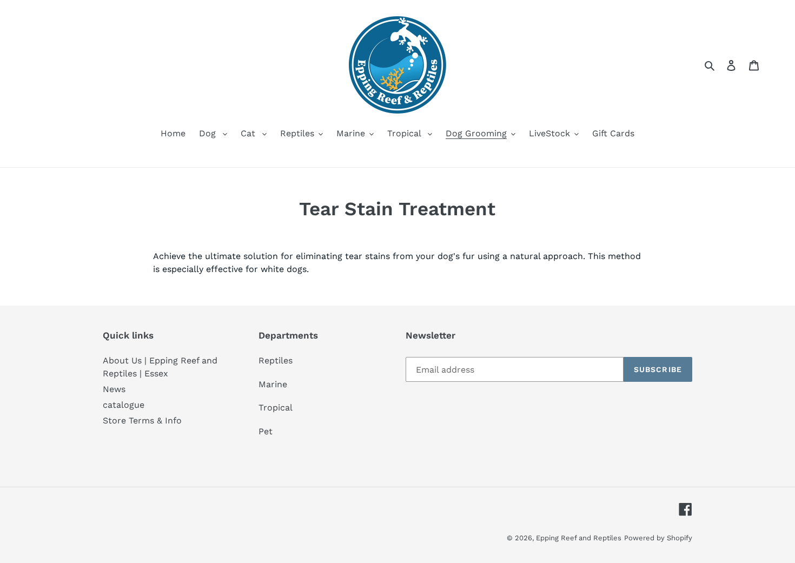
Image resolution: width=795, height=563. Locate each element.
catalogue (123, 405)
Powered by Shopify (658, 538)
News (114, 389)
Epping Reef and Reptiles (578, 538)
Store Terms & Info (142, 420)
